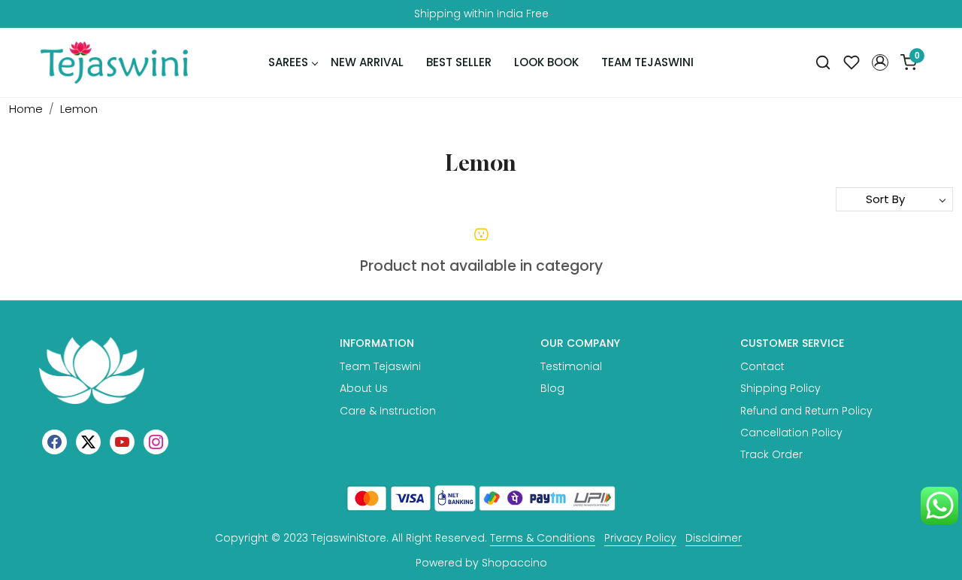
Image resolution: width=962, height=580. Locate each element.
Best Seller (459, 62)
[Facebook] (54, 441)
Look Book (546, 62)
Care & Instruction (388, 410)
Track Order (771, 454)
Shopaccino (514, 562)
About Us (364, 388)
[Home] (114, 62)
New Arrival (367, 62)
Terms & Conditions (542, 537)
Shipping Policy (780, 388)
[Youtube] (122, 441)
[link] (823, 62)
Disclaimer (713, 537)
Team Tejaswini (647, 62)
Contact (762, 366)
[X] (88, 441)
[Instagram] (156, 441)
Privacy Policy (640, 537)
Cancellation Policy (791, 432)
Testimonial (571, 366)
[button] (880, 62)
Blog (552, 388)
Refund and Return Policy (806, 410)
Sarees (288, 62)
